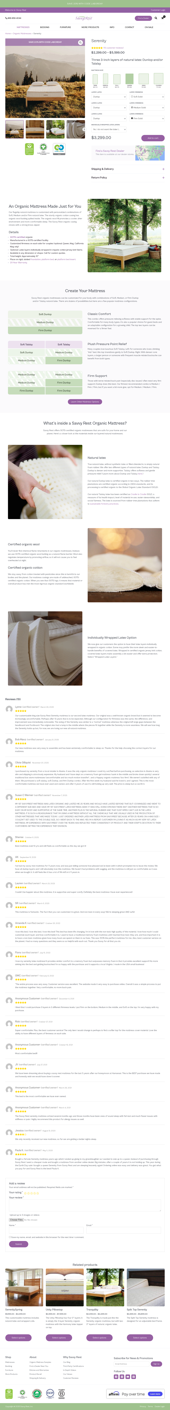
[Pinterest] (133, 1376)
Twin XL (105, 85)
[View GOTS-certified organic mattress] (35, 129)
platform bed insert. (66, 259)
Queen (129, 85)
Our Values (67, 1374)
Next (84, 129)
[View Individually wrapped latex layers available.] (76, 129)
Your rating (16, 1192)
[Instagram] (122, 1376)
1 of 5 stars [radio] (25, 1193)
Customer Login (158, 10)
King (143, 85)
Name (12, 1225)
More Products (11, 1374)
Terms (150, 1406)
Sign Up (156, 1364)
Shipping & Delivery (37, 1378)
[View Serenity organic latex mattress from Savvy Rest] (55, 129)
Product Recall (35, 1374)
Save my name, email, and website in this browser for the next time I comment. (47, 1237)
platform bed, (48, 259)
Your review (16, 1197)
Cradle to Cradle (138, 494)
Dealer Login (160, 1406)
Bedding (8, 1366)
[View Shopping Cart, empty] (162, 18)
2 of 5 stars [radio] (28, 1193)
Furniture (9, 1370)
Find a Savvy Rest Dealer (110, 151)
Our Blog (66, 1362)
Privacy (143, 1406)
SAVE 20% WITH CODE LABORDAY (85, 4)
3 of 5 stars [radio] (31, 1193)
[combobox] (109, 97)
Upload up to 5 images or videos (24, 1215)
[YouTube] (128, 1376)
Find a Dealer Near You (38, 1366)
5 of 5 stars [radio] (37, 1193)
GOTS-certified (17, 237)
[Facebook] (116, 1376)
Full (117, 85)
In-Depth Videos (69, 1370)
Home (8, 33)
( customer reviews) (113, 48)
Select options (18, 1338)
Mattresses (10, 1362)
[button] (143, 18)
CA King (159, 85)
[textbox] (107, 96)
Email (89, 1225)
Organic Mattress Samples (40, 1362)
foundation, (36, 259)
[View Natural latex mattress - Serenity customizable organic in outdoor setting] (14, 129)
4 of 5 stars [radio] (34, 1193)
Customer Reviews (70, 1378)
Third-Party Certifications (73, 1366)
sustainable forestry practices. (104, 504)
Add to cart (153, 138)
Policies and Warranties (39, 1370)
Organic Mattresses (22, 33)
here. (140, 474)
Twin (95, 85)
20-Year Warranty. (18, 262)
